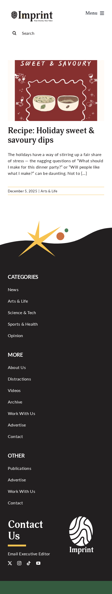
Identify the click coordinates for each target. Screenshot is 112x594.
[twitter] (10, 563)
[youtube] (38, 563)
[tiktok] (29, 563)
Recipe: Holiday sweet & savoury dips (51, 135)
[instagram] (19, 563)
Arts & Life (49, 190)
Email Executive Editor (29, 554)
